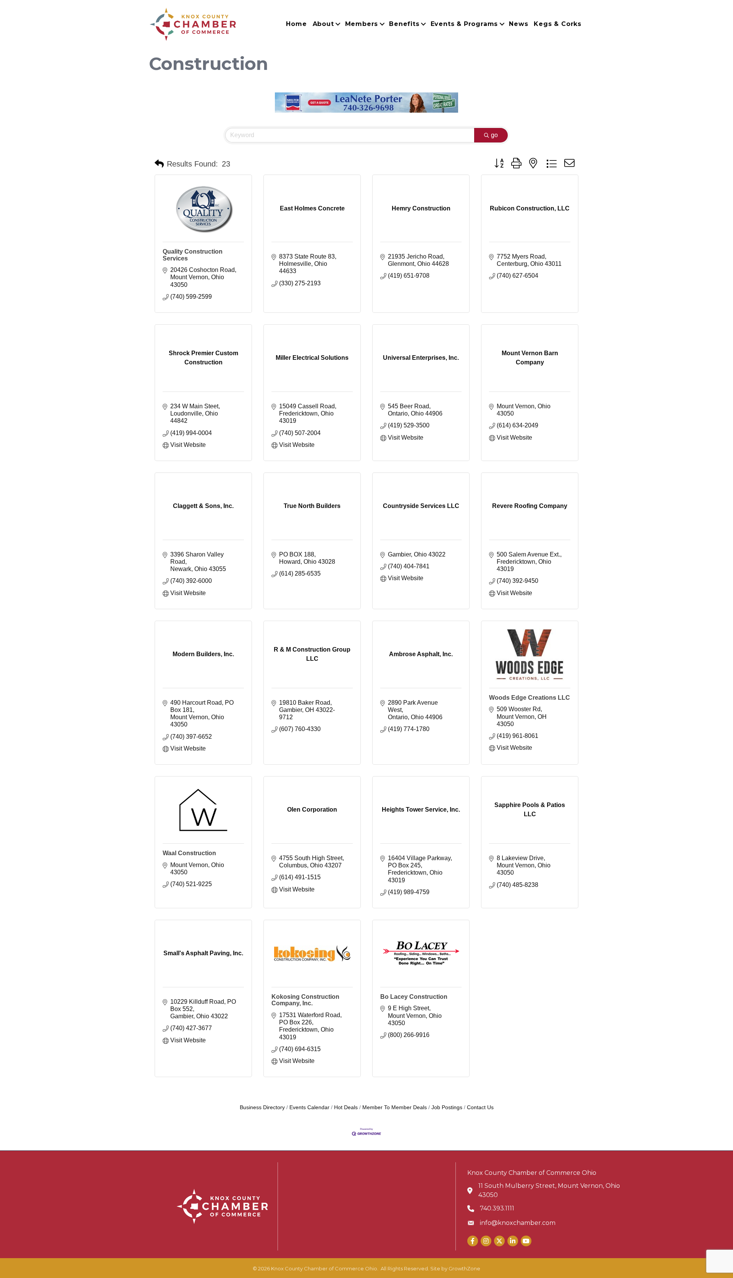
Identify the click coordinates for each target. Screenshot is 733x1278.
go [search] (494, 135)
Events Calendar (309, 1107)
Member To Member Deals (394, 1107)
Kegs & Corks (557, 24)
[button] (159, 164)
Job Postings (446, 1107)
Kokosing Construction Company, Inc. (305, 1000)
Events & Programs (464, 24)
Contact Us (480, 1107)
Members (361, 24)
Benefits (404, 24)
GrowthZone (464, 1268)
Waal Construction (189, 853)
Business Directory (262, 1107)
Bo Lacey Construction (413, 996)
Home (296, 24)
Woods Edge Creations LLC (529, 697)
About (323, 24)
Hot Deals (346, 1107)
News (518, 24)
